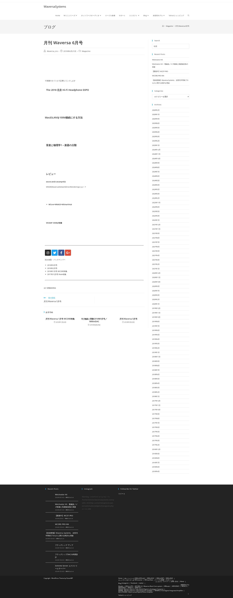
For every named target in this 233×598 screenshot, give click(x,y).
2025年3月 (156, 136)
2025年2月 (156, 141)
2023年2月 (156, 198)
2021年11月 (156, 229)
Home (120, 578)
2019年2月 (156, 348)
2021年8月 (156, 238)
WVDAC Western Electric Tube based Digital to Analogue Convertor (141, 589)
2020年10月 (156, 282)
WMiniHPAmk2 (140, 578)
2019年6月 (156, 330)
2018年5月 (156, 379)
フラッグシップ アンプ (64, 545)
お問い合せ (174, 581)
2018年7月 (156, 370)
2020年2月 (156, 299)
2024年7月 (156, 172)
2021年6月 (156, 247)
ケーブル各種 (159, 580)
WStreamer (138, 580)
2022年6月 (156, 207)
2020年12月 (156, 273)
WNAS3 (130, 588)
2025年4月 (156, 132)
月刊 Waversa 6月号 (182, 26)
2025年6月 (156, 123)
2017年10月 (156, 410)
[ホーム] (163, 26)
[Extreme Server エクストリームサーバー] (50, 568)
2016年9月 (156, 454)
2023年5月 (156, 189)
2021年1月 (156, 269)
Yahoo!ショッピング (125, 595)
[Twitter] (55, 253)
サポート (169, 580)
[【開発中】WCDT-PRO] (50, 516)
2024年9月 (156, 163)
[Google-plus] (68, 253)
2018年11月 (156, 357)
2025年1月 (156, 145)
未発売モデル (185, 585)
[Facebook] (61, 253)
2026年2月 (156, 110)
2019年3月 (156, 343)
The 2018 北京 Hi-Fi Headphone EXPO (67, 90)
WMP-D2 (138, 588)
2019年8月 (156, 321)
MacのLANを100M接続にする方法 (64, 117)
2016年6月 (156, 467)
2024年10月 (156, 158)
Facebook (134, 583)
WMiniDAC (150, 578)
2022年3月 (156, 216)
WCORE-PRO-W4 (158, 76)
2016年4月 (156, 471)
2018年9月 (156, 361)
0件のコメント (70, 497)
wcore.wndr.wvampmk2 (56, 182)
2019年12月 (156, 308)
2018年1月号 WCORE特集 (57, 271)
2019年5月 (156, 335)
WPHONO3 (122, 588)
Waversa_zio (52, 51)
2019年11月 (156, 313)
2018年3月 (156, 387)
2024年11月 (156, 154)
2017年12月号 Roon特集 (56, 274)
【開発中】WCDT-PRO (160, 71)
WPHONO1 (175, 586)
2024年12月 (156, 150)
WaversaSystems (55, 6)
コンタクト (158, 582)
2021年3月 (156, 260)
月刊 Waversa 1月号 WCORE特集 (60, 318)
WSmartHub (149, 580)
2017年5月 (156, 432)
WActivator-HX (157, 60)
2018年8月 (156, 365)
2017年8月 (156, 418)
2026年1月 (156, 114)
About (182, 581)
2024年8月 (156, 167)
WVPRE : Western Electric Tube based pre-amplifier (135, 591)
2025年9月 (156, 119)
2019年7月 (156, 326)
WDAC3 (184, 586)
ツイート (121, 494)
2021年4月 (156, 255)
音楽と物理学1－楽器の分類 (61, 145)
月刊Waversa (51, 288)
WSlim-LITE (129, 586)
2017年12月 (156, 401)
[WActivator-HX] (50, 495)
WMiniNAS (169, 578)
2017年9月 (156, 414)
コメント (166, 581)
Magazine (86, 51)
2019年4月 (156, 339)
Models (120, 586)
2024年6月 (156, 176)
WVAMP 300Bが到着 (54, 223)
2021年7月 (156, 242)
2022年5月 (156, 211)
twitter (141, 583)
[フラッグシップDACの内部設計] (50, 557)
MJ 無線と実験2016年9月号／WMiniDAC (94, 320)
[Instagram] (48, 253)
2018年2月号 (52, 268)
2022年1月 (156, 220)
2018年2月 (156, 392)
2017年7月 (156, 423)
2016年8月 (156, 458)
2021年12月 (156, 225)
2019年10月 (156, 317)
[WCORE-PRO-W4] (50, 525)
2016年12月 (156, 449)
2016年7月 (156, 462)
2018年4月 (156, 383)
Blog (119, 583)
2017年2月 (156, 445)
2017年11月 (156, 405)
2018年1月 (156, 396)
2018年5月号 (52, 265)
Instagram (125, 583)
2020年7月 (156, 291)
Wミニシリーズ (130, 578)
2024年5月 (156, 180)
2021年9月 (156, 233)
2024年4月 (156, 185)
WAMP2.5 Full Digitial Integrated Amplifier (169, 591)
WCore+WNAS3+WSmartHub (60, 204)
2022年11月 (156, 202)
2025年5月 (156, 128)
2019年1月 (156, 352)
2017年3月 (156, 440)
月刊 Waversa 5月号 (128, 318)
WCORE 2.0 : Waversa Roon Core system (148, 586)
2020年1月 (156, 304)
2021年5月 (156, 251)
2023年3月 (156, 194)
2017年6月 (156, 427)
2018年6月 (156, 374)
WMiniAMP (160, 578)
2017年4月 (156, 436)
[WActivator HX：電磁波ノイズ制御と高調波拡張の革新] (50, 506)
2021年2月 (156, 264)
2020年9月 (156, 286)
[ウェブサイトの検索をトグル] (188, 15)
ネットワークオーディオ (126, 580)
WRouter (167, 586)
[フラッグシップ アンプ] (50, 546)
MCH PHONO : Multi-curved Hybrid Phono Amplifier (135, 592)
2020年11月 (156, 277)
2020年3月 (156, 295)
